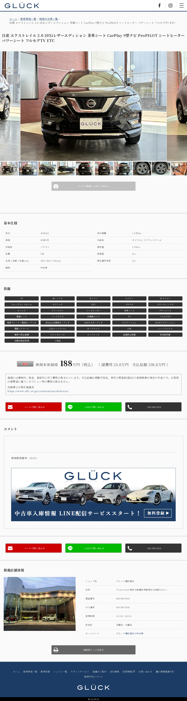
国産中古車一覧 (48, 19)
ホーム (13, 19)
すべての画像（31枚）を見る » (93, 186)
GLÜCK (22, 5)
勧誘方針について (93, 676)
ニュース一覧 (60, 671)
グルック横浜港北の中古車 (130, 633)
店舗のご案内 (99, 671)
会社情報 (114, 671)
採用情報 (128, 671)
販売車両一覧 (28, 19)
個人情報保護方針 (165, 671)
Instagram (170, 5)
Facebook (159, 5)
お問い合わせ (145, 671)
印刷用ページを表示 (93, 649)
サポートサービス (80, 671)
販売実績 (45, 671)
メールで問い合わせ (34, 407)
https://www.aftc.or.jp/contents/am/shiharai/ (38, 391)
